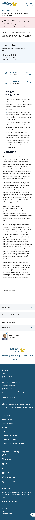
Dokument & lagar (11, 10)
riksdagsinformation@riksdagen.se (15, 392)
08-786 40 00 (8, 377)
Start (3, 10)
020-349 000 (8, 389)
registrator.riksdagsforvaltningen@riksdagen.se (18, 408)
